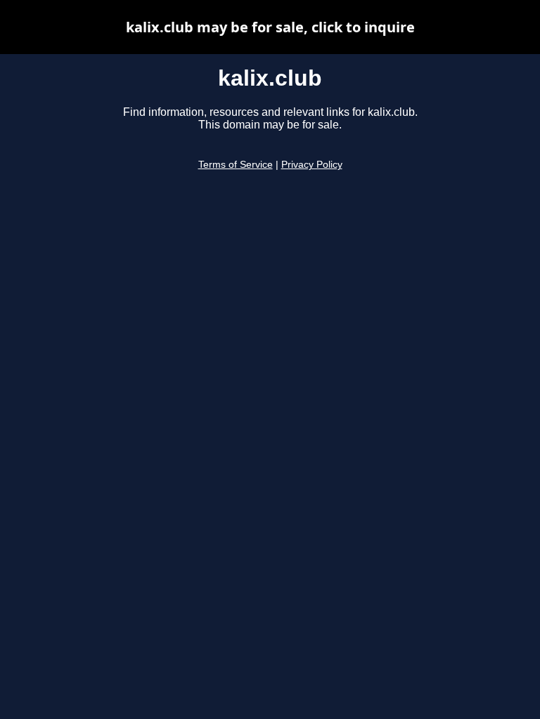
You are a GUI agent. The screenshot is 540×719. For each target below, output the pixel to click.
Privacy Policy (311, 164)
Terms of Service (235, 164)
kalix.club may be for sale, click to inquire (270, 27)
